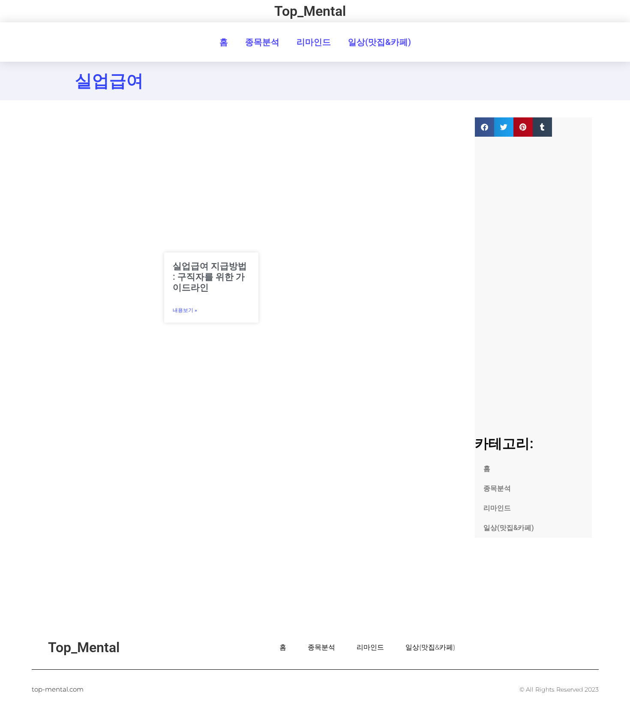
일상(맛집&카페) (379, 42)
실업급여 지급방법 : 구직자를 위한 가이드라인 (210, 277)
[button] (484, 127)
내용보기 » (185, 310)
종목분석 (262, 42)
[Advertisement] (94, 245)
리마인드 (314, 42)
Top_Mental (310, 11)
